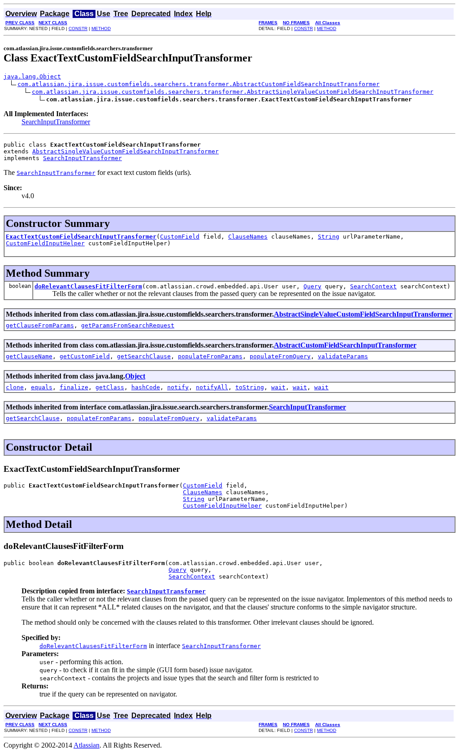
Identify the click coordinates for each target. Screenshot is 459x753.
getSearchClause (144, 356)
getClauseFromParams (40, 325)
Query (312, 286)
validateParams (343, 356)
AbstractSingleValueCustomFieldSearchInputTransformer (125, 151)
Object (135, 376)
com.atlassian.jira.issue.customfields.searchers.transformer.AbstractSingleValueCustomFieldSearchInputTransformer (232, 91)
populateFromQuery (280, 356)
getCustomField (85, 356)
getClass (109, 387)
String (328, 236)
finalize (74, 387)
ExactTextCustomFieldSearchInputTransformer (81, 236)
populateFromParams (210, 356)
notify (178, 387)
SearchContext (373, 286)
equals (41, 387)
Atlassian (87, 745)
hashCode (145, 387)
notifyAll (212, 387)
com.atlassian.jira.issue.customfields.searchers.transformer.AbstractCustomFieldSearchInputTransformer (198, 84)
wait (278, 387)
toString (249, 387)
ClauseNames (248, 236)
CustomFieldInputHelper (45, 243)
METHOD (101, 28)
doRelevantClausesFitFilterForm (88, 286)
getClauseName (29, 356)
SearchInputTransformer (56, 122)
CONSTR (78, 28)
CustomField (179, 236)
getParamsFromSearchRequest (127, 325)
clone (15, 387)
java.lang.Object (32, 76)
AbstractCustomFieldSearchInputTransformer (345, 345)
